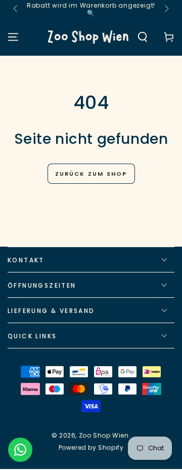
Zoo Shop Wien (104, 435)
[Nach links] (16, 9)
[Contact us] (20, 450)
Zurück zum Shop (91, 174)
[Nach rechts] (165, 9)
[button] (142, 37)
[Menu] (13, 37)
